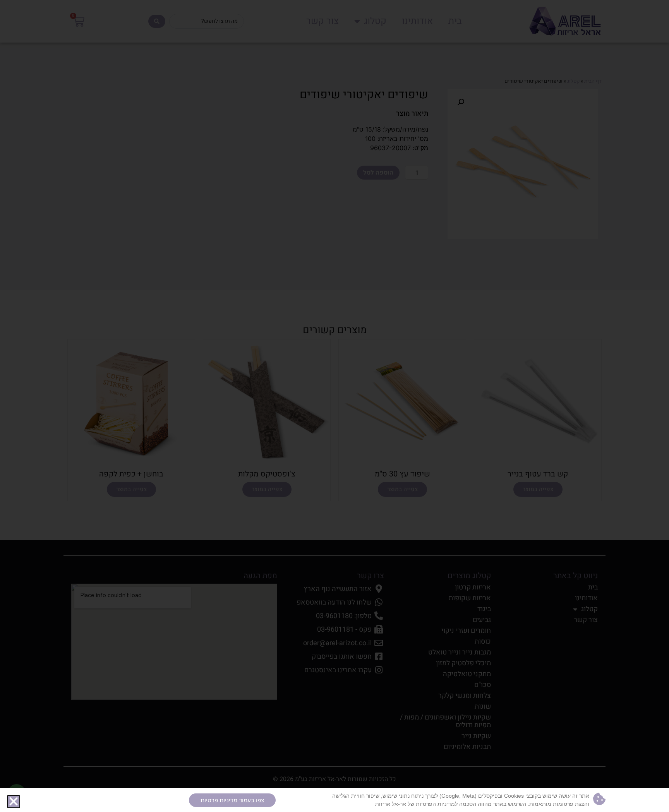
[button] (13, 801)
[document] (334, 406)
